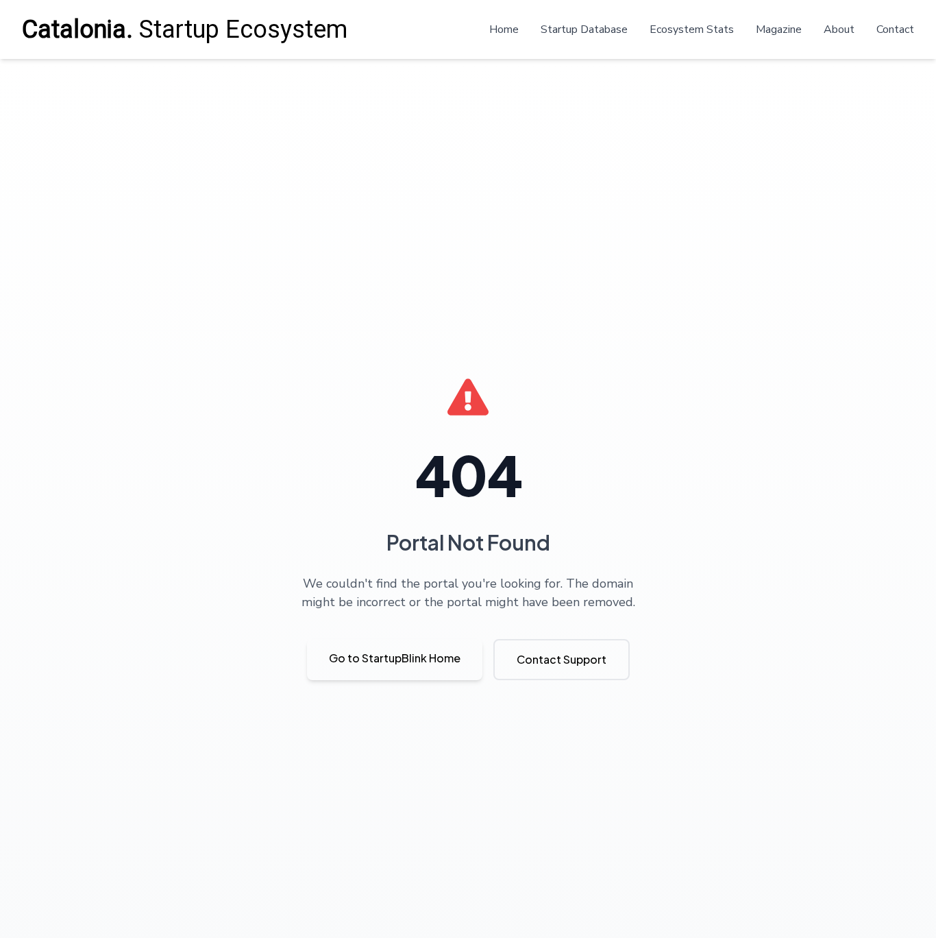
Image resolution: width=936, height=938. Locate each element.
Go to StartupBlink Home (394, 658)
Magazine (779, 29)
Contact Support (561, 659)
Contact (895, 29)
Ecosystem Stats (692, 29)
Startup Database (584, 29)
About (839, 29)
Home (504, 29)
